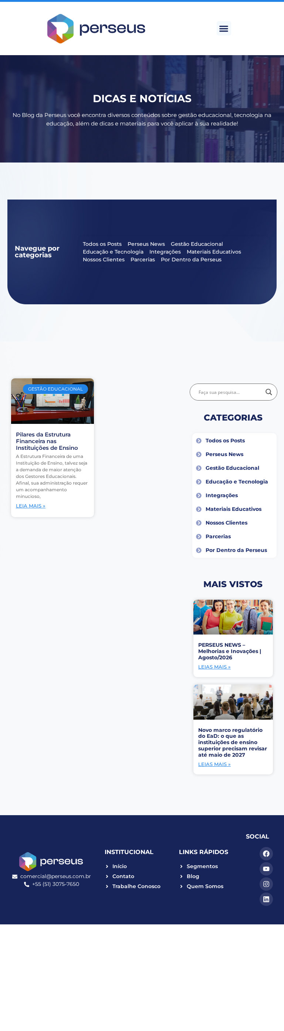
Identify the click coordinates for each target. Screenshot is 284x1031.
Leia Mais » (30, 506)
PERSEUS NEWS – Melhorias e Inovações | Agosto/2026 (229, 651)
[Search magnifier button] (269, 392)
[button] (224, 28)
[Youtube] (266, 869)
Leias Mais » (214, 667)
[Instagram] (266, 884)
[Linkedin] (266, 899)
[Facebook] (266, 853)
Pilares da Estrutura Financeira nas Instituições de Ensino (47, 441)
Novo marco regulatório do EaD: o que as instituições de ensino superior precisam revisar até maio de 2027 (232, 742)
